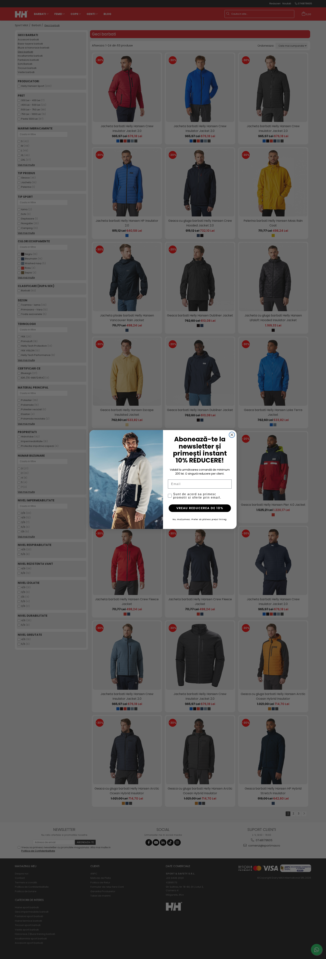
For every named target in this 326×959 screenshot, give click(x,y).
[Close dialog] (232, 435)
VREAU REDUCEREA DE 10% (199, 508)
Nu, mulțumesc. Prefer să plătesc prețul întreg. (200, 519)
